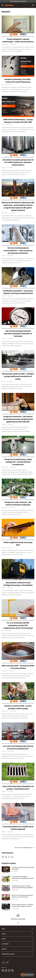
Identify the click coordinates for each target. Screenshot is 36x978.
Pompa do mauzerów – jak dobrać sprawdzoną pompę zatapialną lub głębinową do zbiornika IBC (18, 419)
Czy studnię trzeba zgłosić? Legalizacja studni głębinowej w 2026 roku (22, 877)
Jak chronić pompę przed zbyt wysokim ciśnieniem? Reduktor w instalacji (18, 333)
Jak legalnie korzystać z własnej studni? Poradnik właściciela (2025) (22, 886)
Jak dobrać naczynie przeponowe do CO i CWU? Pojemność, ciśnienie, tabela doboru (18, 162)
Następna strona (27, 847)
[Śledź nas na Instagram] (6, 857)
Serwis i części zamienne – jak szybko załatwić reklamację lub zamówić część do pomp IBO (22, 905)
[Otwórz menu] (2, 5)
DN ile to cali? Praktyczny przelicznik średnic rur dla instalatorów (22, 896)
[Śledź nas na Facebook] (3, 857)
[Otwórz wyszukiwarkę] (33, 5)
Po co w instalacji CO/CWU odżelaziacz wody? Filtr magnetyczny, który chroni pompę (18, 625)
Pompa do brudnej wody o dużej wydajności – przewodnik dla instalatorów (18, 462)
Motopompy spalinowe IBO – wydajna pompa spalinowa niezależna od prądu (18, 376)
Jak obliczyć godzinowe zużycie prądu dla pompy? (23, 868)
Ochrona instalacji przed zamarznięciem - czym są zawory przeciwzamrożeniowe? (18, 250)
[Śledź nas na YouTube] (9, 857)
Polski (4, 962)
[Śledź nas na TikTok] (12, 857)
